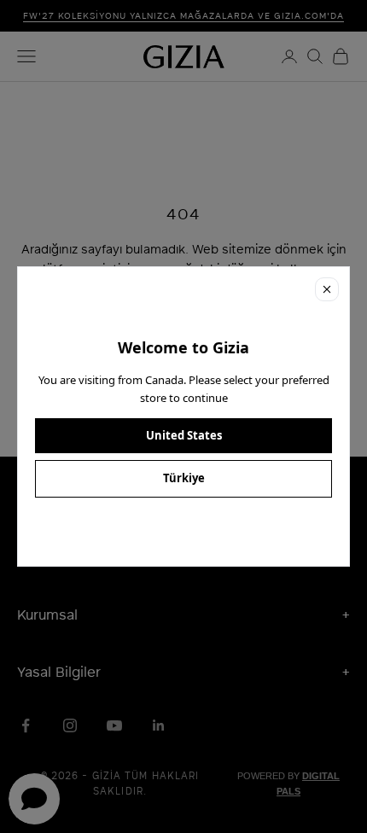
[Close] (327, 289)
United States (184, 435)
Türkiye (184, 478)
